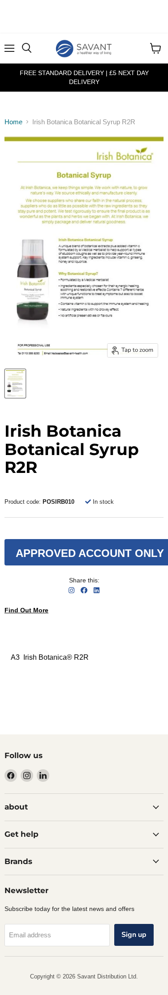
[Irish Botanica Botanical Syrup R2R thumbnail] (15, 383)
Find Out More (26, 610)
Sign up (133, 935)
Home (13, 122)
